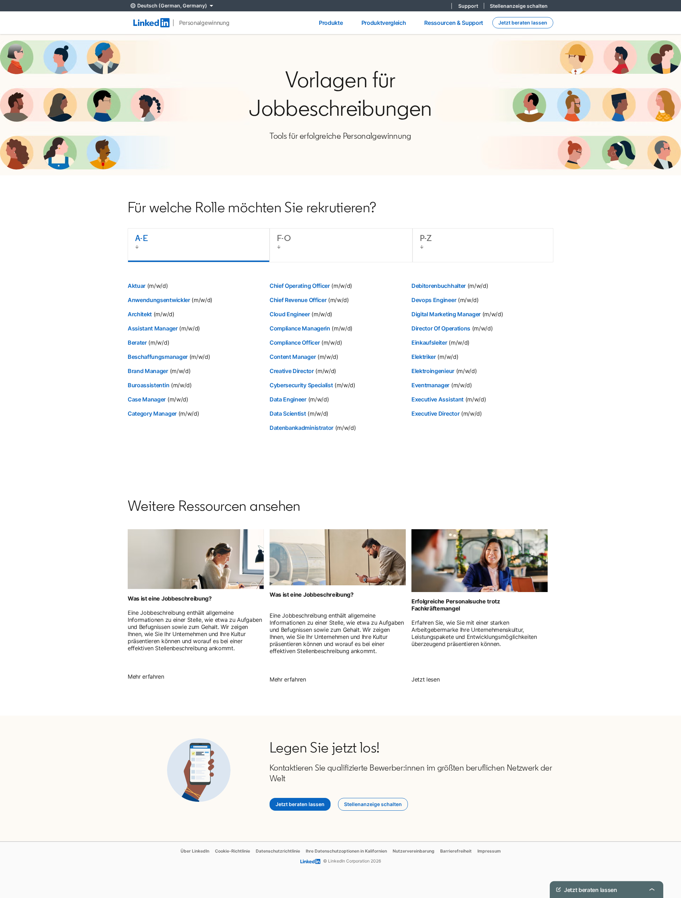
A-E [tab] (141, 238)
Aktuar (136, 285)
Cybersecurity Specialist (301, 385)
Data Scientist (288, 413)
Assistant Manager (153, 328)
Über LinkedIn (195, 851)
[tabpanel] (340, 365)
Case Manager (147, 399)
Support (468, 6)
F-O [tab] (284, 238)
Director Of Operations (440, 328)
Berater (137, 342)
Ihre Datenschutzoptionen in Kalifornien (346, 851)
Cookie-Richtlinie (232, 851)
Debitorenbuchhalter (438, 285)
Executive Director (435, 413)
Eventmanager (430, 385)
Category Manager (152, 413)
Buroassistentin (148, 385)
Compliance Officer (295, 342)
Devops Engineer (433, 299)
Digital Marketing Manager (446, 314)
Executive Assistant (437, 399)
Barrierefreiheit (456, 851)
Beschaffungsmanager (158, 356)
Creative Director (292, 370)
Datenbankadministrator (301, 427)
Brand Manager (148, 370)
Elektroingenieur (432, 370)
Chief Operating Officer (300, 285)
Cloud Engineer (290, 314)
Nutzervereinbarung (413, 851)
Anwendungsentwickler (159, 299)
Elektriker (423, 356)
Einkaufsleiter (429, 342)
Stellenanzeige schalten (519, 6)
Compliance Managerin (300, 328)
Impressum (489, 851)
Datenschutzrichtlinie (278, 851)
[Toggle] (652, 889)
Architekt (140, 314)
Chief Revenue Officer (298, 299)
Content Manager (293, 356)
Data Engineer (288, 399)
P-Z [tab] (426, 238)
